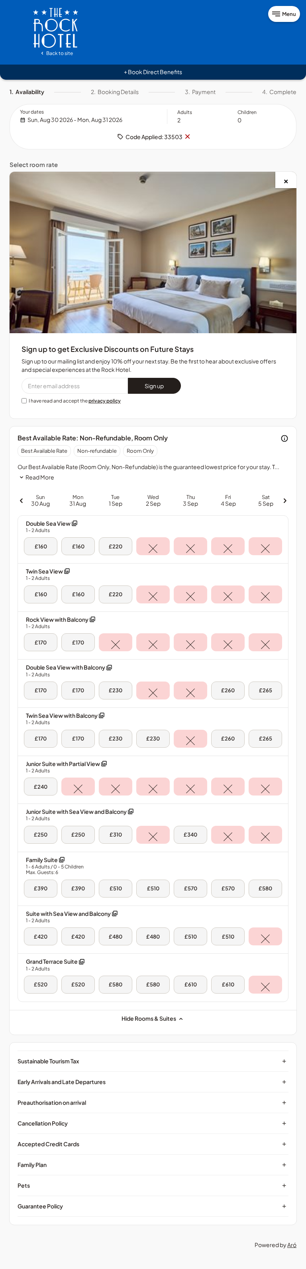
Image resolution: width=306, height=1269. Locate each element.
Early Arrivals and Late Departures (152, 1082)
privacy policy (104, 401)
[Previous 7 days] (21, 500)
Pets (152, 1185)
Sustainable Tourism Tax (152, 1061)
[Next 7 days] (284, 500)
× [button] (187, 137)
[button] (52, 527)
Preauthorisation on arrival (152, 1102)
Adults (184, 112)
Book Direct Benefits (153, 71)
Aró (291, 1244)
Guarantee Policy (152, 1206)
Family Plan (152, 1165)
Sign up (154, 385)
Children (247, 112)
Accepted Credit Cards (152, 1144)
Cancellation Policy (152, 1123)
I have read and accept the (75, 401)
